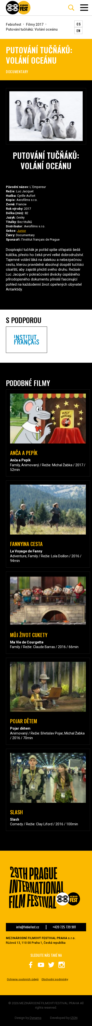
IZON (74, 1018)
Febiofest (13, 24)
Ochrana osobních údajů (23, 979)
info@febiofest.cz (27, 927)
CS (78, 23)
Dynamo (35, 1018)
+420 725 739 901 (64, 927)
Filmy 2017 (34, 24)
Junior (21, 231)
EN (78, 30)
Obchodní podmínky (54, 979)
